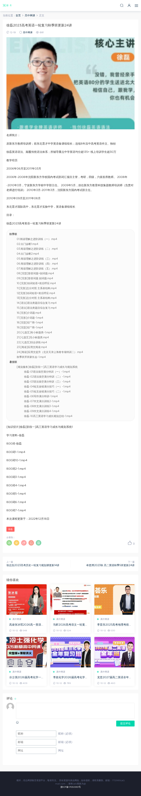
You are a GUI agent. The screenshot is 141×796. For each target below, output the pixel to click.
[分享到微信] (9, 543)
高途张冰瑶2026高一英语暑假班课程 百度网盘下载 (26, 625)
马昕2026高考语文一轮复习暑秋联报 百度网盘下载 (70, 625)
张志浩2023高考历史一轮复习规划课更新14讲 (32, 565)
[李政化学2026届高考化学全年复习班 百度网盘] (70, 652)
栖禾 (7, 5)
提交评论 (125, 723)
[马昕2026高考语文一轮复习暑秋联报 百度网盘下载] (70, 599)
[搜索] (122, 5)
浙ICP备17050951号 (70, 787)
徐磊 (10, 529)
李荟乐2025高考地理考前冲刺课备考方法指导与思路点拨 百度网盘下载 (114, 625)
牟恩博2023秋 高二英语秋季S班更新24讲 (110, 565)
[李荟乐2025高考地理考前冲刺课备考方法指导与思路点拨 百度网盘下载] (114, 599)
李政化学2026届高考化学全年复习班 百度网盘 (70, 677)
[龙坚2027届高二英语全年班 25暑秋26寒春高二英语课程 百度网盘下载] (114, 652)
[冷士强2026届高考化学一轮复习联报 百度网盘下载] (26, 652)
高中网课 (27, 32)
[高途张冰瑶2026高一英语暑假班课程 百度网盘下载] (26, 599)
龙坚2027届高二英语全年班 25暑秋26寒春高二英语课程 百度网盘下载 (114, 677)
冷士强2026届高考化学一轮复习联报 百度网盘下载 (26, 677)
